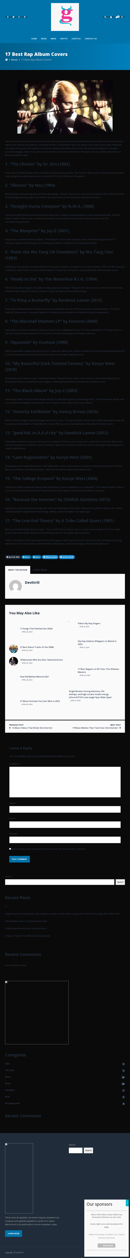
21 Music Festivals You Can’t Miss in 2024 (40, 701)
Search (8, 876)
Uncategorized (12, 1103)
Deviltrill (32, 582)
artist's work (67, 557)
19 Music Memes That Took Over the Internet (95, 727)
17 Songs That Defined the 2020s (36, 628)
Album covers (51, 557)
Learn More (13, 1233)
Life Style (9, 1070)
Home (34, 38)
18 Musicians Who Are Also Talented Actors (41, 659)
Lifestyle (76, 38)
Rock (7, 1096)
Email (12, 818)
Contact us (91, 38)
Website (13, 833)
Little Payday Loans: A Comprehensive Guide (26, 921)
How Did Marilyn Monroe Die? (34, 676)
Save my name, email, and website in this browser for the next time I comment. (48, 849)
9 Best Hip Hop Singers (89, 623)
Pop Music (10, 1090)
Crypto (64, 38)
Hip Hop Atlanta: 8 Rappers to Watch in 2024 (97, 643)
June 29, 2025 (75, 700)
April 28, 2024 (26, 632)
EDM (7, 1063)
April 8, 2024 (84, 626)
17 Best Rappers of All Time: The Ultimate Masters (98, 670)
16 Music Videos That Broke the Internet (32, 727)
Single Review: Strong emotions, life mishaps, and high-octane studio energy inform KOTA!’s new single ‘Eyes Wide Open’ (90, 694)
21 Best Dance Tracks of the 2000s (37, 647)
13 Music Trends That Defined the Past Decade (27, 935)
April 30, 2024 (26, 663)
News (53, 38)
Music (44, 38)
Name (13, 803)
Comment (14, 763)
